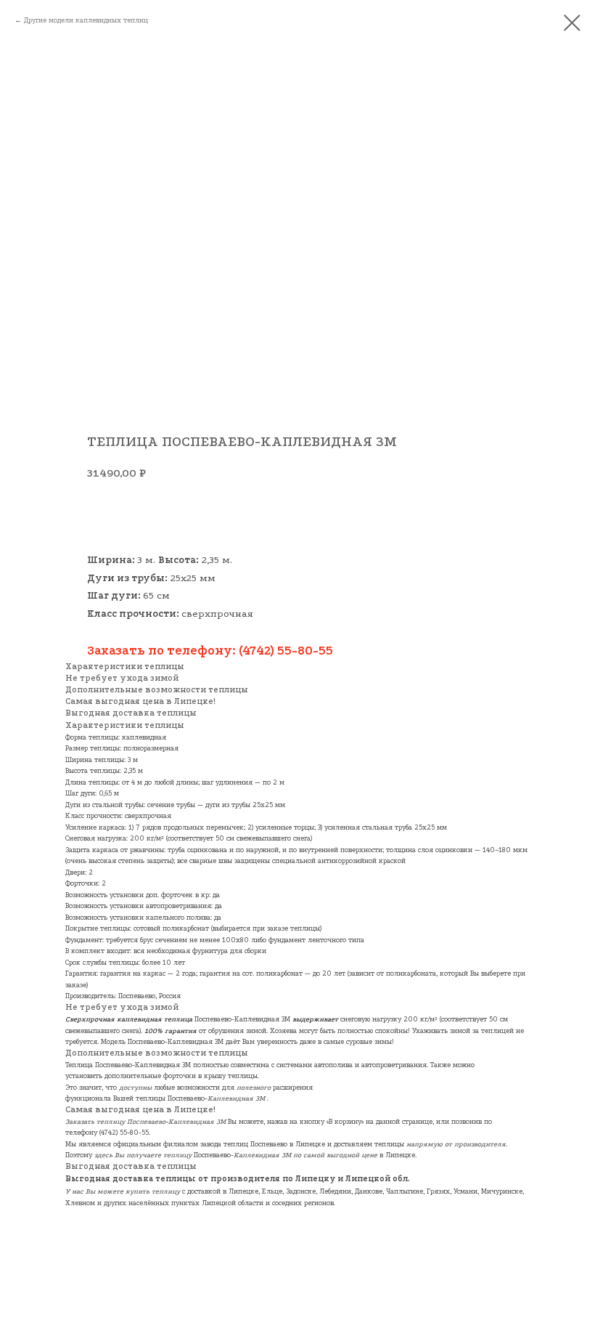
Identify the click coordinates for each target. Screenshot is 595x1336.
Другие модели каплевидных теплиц (86, 20)
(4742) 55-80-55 (124, 1132)
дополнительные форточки (150, 1076)
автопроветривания (394, 1065)
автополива (333, 1065)
